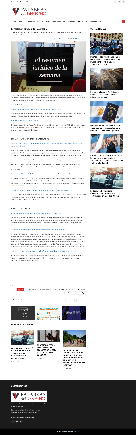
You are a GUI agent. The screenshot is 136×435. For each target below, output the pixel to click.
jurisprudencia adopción (79, 293)
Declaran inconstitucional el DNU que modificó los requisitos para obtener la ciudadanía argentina (105, 128)
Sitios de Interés (69, 22)
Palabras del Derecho (57, 38)
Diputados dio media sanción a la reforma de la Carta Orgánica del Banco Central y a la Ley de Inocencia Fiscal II (105, 61)
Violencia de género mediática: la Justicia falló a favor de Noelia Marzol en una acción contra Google (44, 251)
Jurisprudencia (32, 22)
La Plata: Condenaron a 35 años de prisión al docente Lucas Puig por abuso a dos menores (41, 190)
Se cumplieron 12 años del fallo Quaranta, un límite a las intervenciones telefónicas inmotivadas (42, 174)
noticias (77, 38)
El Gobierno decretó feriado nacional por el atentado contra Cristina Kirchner (36, 109)
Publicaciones (45, 22)
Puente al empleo (44, 289)
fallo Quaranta (81, 289)
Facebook (70, 300)
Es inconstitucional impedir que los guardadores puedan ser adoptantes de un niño (38, 230)
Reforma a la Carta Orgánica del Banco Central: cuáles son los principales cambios (104, 94)
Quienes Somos (83, 22)
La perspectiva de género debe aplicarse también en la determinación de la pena (37, 160)
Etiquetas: (20, 289)
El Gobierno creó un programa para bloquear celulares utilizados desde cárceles (46, 350)
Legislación (56, 22)
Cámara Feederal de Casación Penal (63, 289)
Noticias (21, 22)
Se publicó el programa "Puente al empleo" (25, 120)
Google (67, 293)
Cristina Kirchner (31, 289)
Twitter (81, 300)
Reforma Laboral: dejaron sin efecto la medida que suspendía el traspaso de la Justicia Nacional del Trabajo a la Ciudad (106, 159)
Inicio (14, 22)
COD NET (77, 432)
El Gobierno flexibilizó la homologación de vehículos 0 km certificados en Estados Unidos (22, 353)
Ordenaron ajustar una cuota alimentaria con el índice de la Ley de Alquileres (36, 213)
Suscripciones (95, 22)
